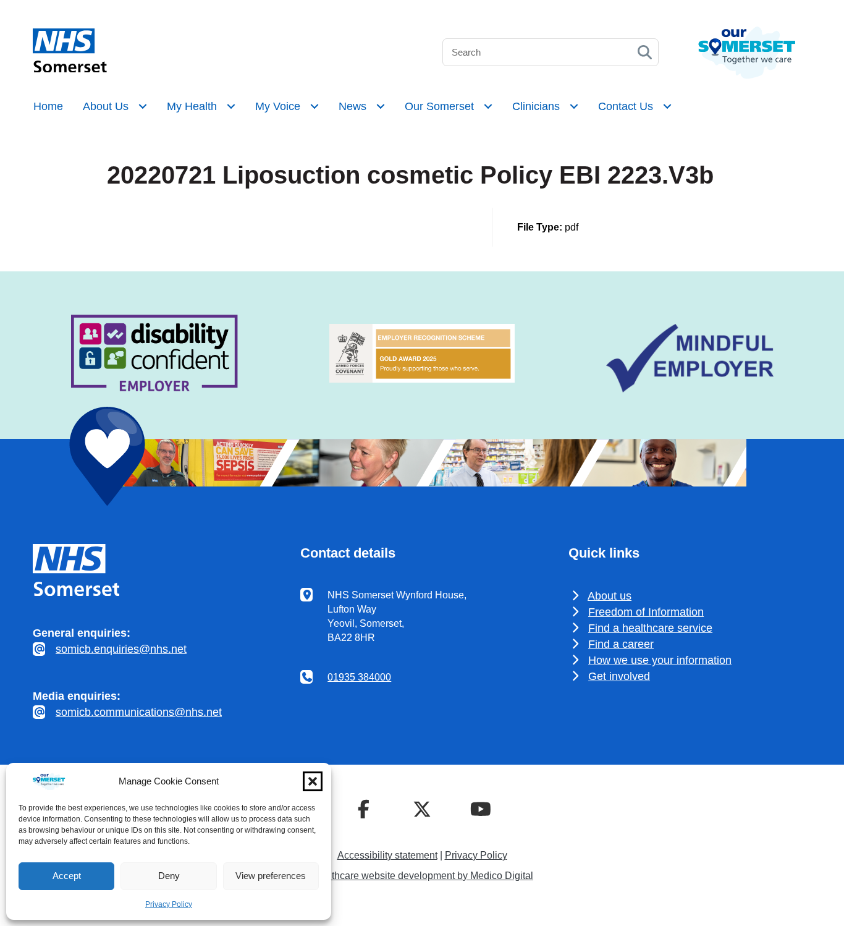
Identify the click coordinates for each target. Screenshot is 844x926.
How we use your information (660, 660)
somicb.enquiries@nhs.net (121, 649)
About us (609, 596)
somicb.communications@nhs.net (139, 712)
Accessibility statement (387, 855)
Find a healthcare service (650, 628)
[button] (312, 781)
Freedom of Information (646, 612)
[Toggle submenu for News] (380, 106)
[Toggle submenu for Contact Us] (667, 106)
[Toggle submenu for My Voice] (314, 106)
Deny (169, 875)
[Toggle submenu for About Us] (142, 106)
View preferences (270, 875)
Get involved (619, 676)
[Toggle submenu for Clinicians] (574, 106)
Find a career (621, 644)
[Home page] (70, 69)
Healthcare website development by (422, 875)
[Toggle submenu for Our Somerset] (488, 106)
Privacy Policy (168, 904)
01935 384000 (359, 677)
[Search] (644, 52)
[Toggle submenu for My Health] (231, 106)
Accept (67, 875)
